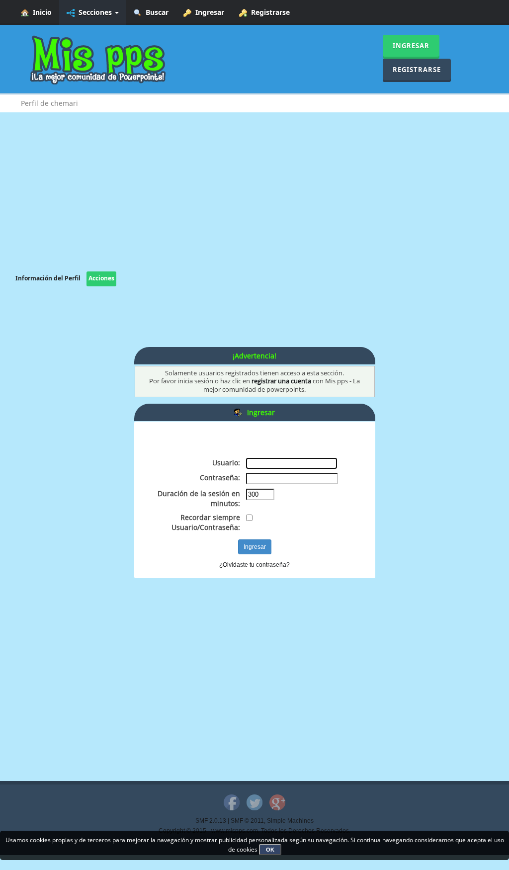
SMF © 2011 (247, 820)
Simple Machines (290, 820)
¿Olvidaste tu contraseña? (254, 564)
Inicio (40, 12)
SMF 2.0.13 (210, 820)
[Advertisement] (254, 201)
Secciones (94, 12)
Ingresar (207, 12)
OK (270, 850)
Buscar (155, 12)
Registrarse (268, 12)
